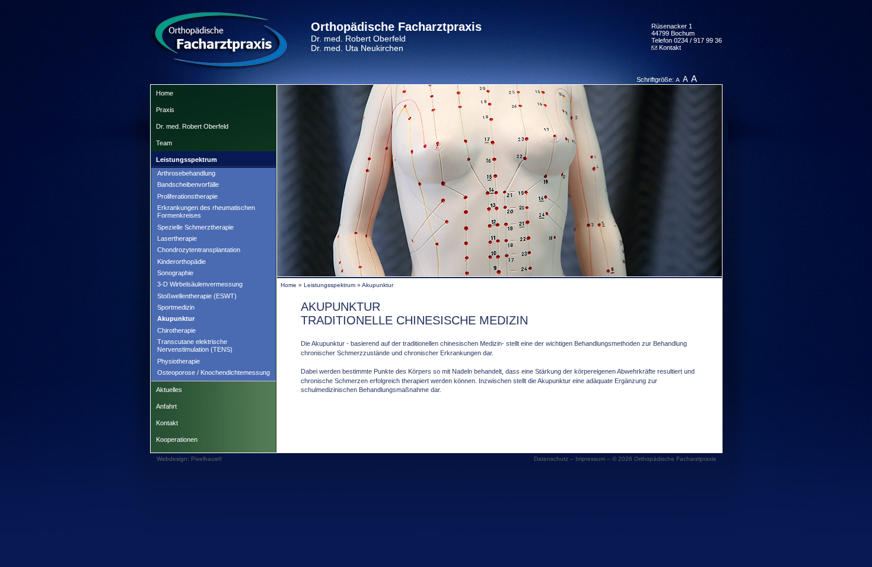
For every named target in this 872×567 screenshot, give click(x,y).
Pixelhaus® (206, 458)
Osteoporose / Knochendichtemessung (213, 372)
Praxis (165, 109)
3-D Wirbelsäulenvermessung (200, 284)
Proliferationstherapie (187, 196)
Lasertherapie (177, 238)
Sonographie (175, 272)
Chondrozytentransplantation (198, 249)
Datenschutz (551, 458)
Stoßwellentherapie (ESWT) (197, 296)
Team (164, 142)
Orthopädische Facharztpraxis (396, 36)
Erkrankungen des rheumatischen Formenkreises (206, 211)
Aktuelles (169, 389)
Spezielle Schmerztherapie (195, 227)
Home (164, 93)
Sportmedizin (176, 307)
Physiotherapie (178, 361)
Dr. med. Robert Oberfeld (192, 126)
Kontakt (669, 47)
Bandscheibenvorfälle (188, 184)
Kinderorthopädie (181, 261)
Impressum (590, 458)
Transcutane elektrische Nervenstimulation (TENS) (195, 345)
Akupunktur (176, 318)
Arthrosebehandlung (186, 173)
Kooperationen (177, 439)
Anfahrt (166, 406)
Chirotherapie (176, 330)
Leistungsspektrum (186, 159)
